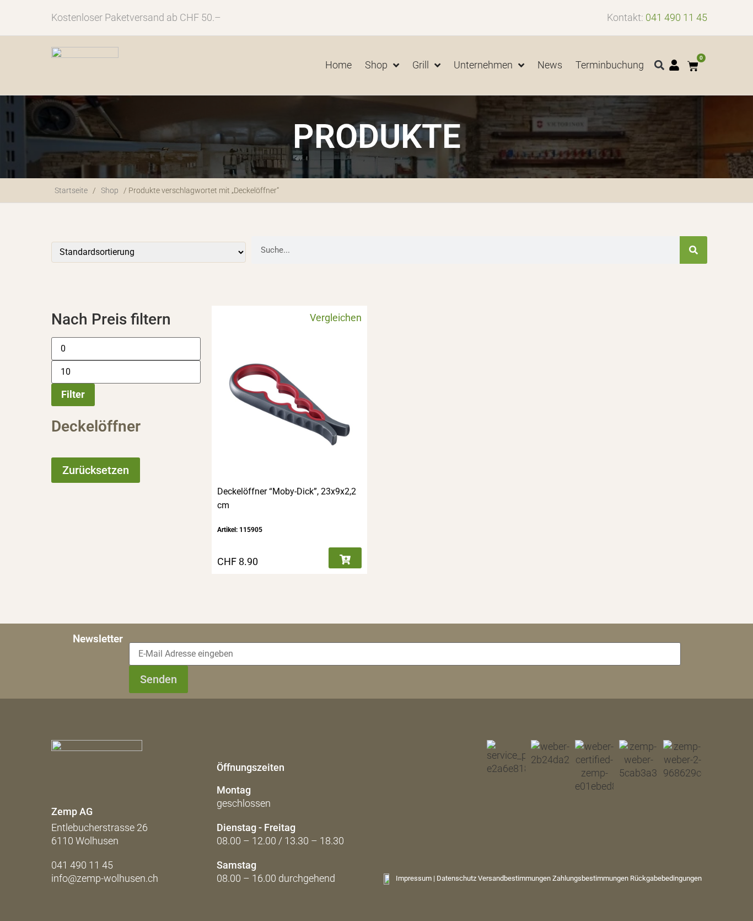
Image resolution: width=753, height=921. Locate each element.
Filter (73, 394)
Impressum (414, 878)
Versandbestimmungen (514, 878)
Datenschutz (456, 878)
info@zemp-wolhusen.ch (104, 878)
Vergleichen (336, 317)
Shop (110, 190)
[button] (659, 65)
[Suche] (693, 250)
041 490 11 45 (676, 17)
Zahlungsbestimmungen (590, 878)
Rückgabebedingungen (666, 878)
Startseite (71, 190)
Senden (158, 679)
